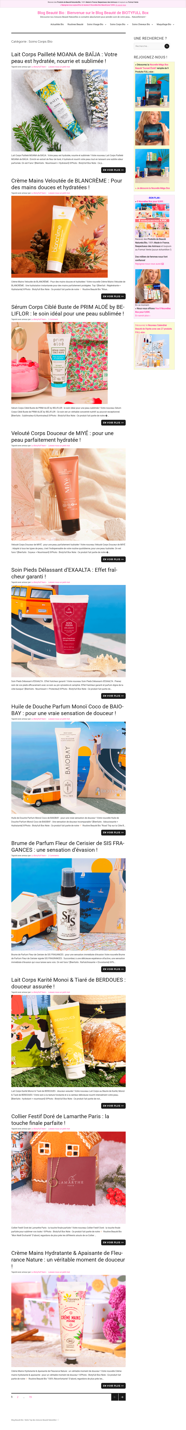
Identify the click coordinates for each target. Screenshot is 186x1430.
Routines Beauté (75, 24)
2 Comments (53, 855)
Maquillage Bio (164, 24)
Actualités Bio (57, 24)
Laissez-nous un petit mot (59, 67)
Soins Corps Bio (117, 24)
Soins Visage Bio (95, 24)
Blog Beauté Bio (51, 13)
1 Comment (53, 319)
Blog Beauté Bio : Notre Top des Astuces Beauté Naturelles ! (34, 1420)
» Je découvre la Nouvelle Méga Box (152, 188)
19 (31, 1397)
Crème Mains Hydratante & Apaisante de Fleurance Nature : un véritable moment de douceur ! (68, 1260)
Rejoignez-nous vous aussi (149, 264)
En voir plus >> (113, 170)
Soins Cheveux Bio (141, 24)
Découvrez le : (153, 329)
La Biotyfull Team (38, 67)
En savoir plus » (142, 315)
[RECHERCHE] (166, 46)
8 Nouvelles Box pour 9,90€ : (150, 201)
